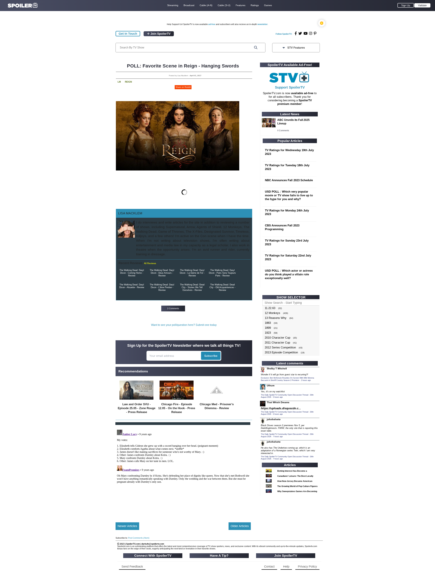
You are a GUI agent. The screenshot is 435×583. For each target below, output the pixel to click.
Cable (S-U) (224, 5)
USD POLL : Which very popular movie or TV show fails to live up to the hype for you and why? (289, 195)
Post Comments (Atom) (138, 538)
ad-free (211, 24)
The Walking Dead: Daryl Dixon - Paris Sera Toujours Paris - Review (222, 273)
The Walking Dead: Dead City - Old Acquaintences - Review (222, 287)
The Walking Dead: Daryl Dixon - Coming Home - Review (131, 273)
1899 (268, 327)
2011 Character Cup (277, 342)
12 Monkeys (272, 313)
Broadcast (189, 5)
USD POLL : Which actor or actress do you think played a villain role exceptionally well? (289, 274)
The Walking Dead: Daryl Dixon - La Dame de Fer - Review (192, 273)
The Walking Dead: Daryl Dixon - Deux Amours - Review (162, 273)
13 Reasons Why (275, 318)
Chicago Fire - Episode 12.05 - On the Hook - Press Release (176, 408)
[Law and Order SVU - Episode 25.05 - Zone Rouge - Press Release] (136, 400)
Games (268, 5)
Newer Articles (127, 526)
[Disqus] (183, 470)
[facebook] (295, 33)
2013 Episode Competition (281, 352)
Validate (422, 5)
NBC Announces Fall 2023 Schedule (289, 180)
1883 (268, 322)
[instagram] (311, 33)
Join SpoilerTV (160, 33)
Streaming (172, 5)
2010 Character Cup (277, 337)
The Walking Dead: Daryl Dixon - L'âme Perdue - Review (162, 287)
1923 (268, 332)
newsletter (262, 24)
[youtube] (305, 33)
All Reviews (150, 263)
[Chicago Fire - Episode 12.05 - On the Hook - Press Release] (177, 400)
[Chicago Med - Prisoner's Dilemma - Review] (217, 400)
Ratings (255, 5)
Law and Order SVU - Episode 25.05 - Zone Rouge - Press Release (136, 408)
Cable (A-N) (206, 5)
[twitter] (300, 33)
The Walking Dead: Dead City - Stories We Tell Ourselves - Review (192, 287)
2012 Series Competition (280, 347)
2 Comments (173, 308)
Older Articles (240, 526)
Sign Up (405, 5)
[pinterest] (315, 33)
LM (119, 82)
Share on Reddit (183, 87)
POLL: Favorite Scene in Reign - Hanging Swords (183, 65)
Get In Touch (128, 33)
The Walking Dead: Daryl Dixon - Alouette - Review (131, 286)
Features (240, 5)
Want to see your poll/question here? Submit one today (184, 324)
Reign (128, 82)
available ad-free (302, 93)
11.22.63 (270, 308)
